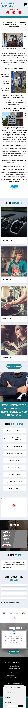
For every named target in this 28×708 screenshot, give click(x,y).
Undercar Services (14, 181)
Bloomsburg (15, 482)
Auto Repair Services (14, 666)
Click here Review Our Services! (14, 683)
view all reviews (14, 652)
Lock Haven (15, 468)
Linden (15, 461)
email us (18, 163)
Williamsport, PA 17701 (14, 675)
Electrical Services (19, 169)
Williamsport (15, 431)
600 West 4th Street (14, 673)
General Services (20, 174)
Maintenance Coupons (14, 668)
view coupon (6, 545)
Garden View (15, 447)
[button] (14, 505)
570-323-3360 (18, 65)
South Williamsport (15, 439)
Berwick (15, 489)
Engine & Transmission (19, 172)
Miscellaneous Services (17, 179)
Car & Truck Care (8, 169)
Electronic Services (6, 172)
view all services (14, 366)
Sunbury (15, 475)
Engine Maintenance (8, 174)
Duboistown (15, 454)
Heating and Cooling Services (10, 177)
